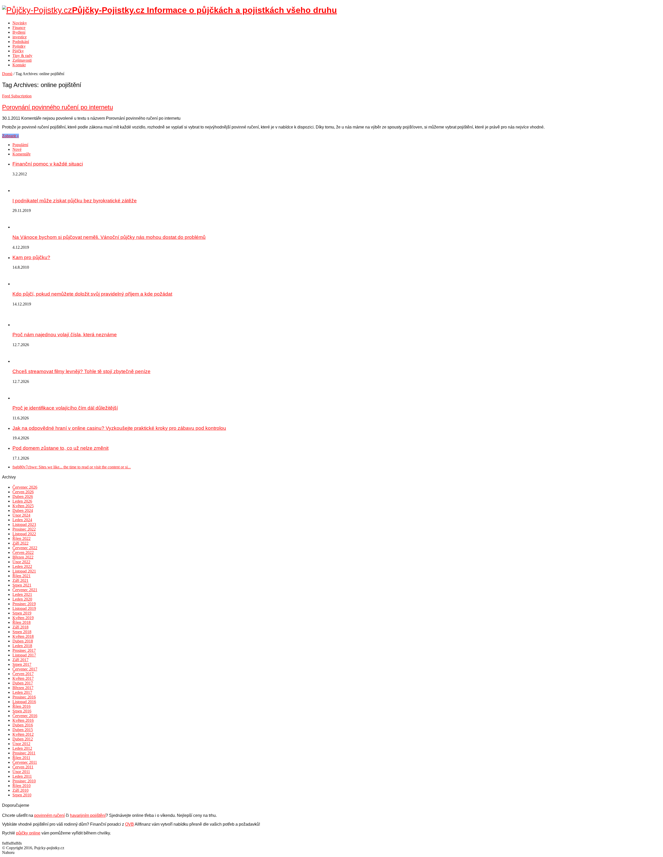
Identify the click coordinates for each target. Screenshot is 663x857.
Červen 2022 (23, 552)
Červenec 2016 (24, 715)
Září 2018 (20, 627)
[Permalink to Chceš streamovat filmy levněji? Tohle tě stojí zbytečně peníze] (20, 361)
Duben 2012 (22, 739)
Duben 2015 (22, 729)
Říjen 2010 (21, 785)
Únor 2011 (21, 771)
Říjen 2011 (21, 757)
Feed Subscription (17, 96)
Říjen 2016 (21, 706)
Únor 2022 (21, 562)
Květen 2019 (23, 618)
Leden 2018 (22, 646)
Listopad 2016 (24, 701)
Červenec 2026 (24, 487)
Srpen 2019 (21, 613)
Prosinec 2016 (24, 697)
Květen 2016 (23, 720)
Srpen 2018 (21, 632)
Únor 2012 (21, 743)
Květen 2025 (23, 506)
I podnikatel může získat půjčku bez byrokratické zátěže (74, 200)
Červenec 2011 (24, 762)
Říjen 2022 (21, 538)
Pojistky (19, 46)
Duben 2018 (22, 641)
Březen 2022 (22, 557)
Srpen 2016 (21, 711)
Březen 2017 (22, 687)
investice (19, 37)
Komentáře (21, 154)
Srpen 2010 (21, 795)
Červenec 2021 (24, 590)
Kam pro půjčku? (31, 257)
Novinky (19, 23)
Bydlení (18, 32)
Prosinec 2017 (24, 650)
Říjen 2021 (21, 576)
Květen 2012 (23, 734)
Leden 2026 (22, 501)
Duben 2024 (22, 510)
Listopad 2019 (24, 608)
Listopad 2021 (24, 571)
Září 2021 (20, 580)
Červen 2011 (22, 767)
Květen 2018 (23, 636)
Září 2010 (20, 790)
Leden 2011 (22, 776)
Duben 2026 (22, 496)
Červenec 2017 (24, 669)
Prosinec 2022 (24, 529)
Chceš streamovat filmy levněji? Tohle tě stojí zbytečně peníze (81, 371)
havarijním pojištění (88, 815)
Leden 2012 (22, 748)
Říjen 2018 (21, 622)
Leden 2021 (22, 594)
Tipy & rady (22, 55)
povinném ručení (49, 815)
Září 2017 (20, 660)
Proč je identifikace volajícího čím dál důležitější (65, 408)
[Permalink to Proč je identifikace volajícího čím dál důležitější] (20, 398)
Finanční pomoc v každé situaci (47, 164)
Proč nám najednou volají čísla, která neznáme (64, 334)
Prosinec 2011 (23, 753)
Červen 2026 (23, 492)
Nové (16, 149)
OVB (129, 824)
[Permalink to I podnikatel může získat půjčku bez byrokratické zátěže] (20, 190)
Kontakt (19, 65)
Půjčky (18, 51)
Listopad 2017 (24, 655)
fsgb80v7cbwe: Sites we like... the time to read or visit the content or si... (71, 467)
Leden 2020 (22, 599)
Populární (20, 144)
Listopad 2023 (24, 524)
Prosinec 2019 (24, 604)
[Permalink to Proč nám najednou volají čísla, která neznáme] (20, 325)
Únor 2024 (21, 515)
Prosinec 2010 (24, 781)
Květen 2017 (23, 678)
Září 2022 (20, 543)
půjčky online (28, 833)
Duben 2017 (22, 683)
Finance (18, 27)
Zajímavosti (22, 60)
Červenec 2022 (24, 548)
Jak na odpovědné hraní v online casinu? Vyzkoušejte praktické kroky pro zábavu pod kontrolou (119, 428)
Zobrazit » (10, 136)
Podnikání (20, 41)
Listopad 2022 (24, 534)
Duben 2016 (22, 725)
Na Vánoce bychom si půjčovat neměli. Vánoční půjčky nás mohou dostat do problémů (109, 237)
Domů (7, 74)
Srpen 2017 (21, 664)
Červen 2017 (23, 674)
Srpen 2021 (21, 585)
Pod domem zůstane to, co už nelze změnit (60, 448)
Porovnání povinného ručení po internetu (57, 107)
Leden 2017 (22, 692)
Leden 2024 (22, 520)
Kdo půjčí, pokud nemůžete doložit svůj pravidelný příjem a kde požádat (92, 294)
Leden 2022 (22, 566)
